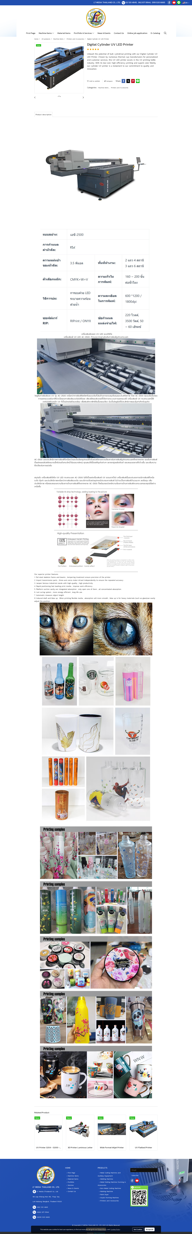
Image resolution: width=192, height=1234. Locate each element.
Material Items (63, 33)
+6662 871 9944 (43, 1212)
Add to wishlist (94, 81)
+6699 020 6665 (43, 1217)
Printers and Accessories (119, 88)
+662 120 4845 (42, 1207)
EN (186, 2)
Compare (109, 81)
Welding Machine (106, 1179)
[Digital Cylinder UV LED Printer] (59, 68)
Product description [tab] (43, 114)
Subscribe (135, 1175)
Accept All (149, 1229)
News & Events (104, 33)
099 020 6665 (158, 2)
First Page (30, 33)
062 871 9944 (144, 2)
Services (71, 1185)
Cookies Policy (115, 1229)
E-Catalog (155, 33)
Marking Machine (106, 1191)
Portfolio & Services (83, 33)
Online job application (137, 33)
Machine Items (45, 33)
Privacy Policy (102, 1229)
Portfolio (71, 1182)
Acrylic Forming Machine (109, 1197)
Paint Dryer (104, 1194)
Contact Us (119, 33)
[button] (165, 33)
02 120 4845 (131, 2)
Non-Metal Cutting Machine (110, 1188)
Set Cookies (138, 1229)
